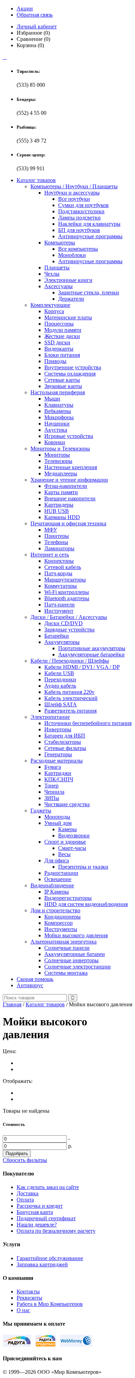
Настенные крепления (70, 467)
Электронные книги (68, 280)
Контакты (28, 1291)
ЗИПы (51, 798)
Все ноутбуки (74, 199)
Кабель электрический (71, 698)
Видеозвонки (74, 835)
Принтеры (56, 536)
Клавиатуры (58, 405)
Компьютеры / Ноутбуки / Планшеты (74, 186)
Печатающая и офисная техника (68, 523)
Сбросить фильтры (25, 1160)
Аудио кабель (60, 686)
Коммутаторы (60, 586)
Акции (25, 8)
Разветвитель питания (70, 711)
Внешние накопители (70, 498)
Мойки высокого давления (76, 935)
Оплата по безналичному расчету (56, 1231)
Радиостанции (61, 873)
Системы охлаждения (70, 374)
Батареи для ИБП (64, 736)
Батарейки (56, 636)
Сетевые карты (62, 380)
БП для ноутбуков (79, 230)
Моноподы (57, 817)
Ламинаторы (59, 548)
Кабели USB (59, 673)
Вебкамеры (57, 411)
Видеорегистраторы (68, 898)
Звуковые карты (63, 386)
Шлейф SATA (60, 704)
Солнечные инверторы (71, 960)
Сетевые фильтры (65, 748)
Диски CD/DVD (63, 623)
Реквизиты (29, 1298)
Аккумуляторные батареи (74, 954)
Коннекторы (59, 561)
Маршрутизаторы (65, 580)
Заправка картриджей (42, 1264)
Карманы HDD (62, 517)
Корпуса (54, 311)
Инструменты (60, 929)
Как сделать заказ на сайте (48, 1187)
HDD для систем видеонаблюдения (86, 904)
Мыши (52, 399)
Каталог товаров (36, 180)
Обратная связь (35, 15)
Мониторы (57, 455)
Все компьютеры (78, 249)
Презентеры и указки (83, 867)
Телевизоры (58, 461)
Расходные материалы (56, 761)
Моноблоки (72, 255)
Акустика (55, 430)
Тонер (51, 786)
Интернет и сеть (49, 555)
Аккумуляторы (62, 642)
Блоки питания (62, 355)
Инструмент (58, 611)
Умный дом (58, 823)
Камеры (67, 829)
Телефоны (56, 542)
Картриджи (57, 773)
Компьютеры (59, 243)
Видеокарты (58, 349)
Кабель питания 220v (69, 692)
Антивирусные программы (90, 236)
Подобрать (17, 1153)
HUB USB (56, 511)
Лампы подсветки (79, 218)
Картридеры (58, 505)
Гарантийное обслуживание (50, 1258)
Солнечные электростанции (77, 967)
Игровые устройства (68, 436)
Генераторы (58, 754)
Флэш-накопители (65, 486)
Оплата (25, 1200)
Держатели (71, 299)
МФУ (50, 530)
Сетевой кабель (62, 567)
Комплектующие (50, 305)
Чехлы (52, 274)
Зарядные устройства (69, 629)
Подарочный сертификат (46, 1218)
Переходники (60, 679)
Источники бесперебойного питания (88, 723)
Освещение (57, 879)
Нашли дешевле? (37, 1225)
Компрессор (58, 923)
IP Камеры (56, 892)
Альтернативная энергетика (63, 942)
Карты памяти (61, 492)
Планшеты (57, 267)
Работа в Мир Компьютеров (50, 1304)
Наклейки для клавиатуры (89, 224)
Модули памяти (62, 330)
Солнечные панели (67, 948)
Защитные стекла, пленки (88, 292)
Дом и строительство (55, 910)
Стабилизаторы (62, 742)
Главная (12, 1004)
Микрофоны (59, 417)
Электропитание (50, 717)
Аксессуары (58, 286)
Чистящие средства (67, 804)
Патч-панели (59, 605)
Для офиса (56, 860)
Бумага (52, 767)
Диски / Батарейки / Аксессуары (68, 617)
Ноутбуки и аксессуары (72, 193)
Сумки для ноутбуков (83, 205)
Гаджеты (40, 810)
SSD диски (57, 342)
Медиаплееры (60, 473)
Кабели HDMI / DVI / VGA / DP (82, 667)
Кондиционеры (62, 917)
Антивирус (30, 985)
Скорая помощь (35, 979)
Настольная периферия (57, 392)
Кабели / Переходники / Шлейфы (69, 661)
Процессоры (59, 324)
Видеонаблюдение (52, 885)
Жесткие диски (62, 336)
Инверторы (57, 729)
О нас (23, 1310)
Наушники (57, 424)
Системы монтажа (66, 973)
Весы (64, 854)
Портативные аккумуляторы (91, 648)
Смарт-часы (72, 848)
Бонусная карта (35, 1212)
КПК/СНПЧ (58, 779)
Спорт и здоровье (65, 842)
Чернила (54, 792)
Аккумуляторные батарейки (91, 654)
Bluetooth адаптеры (66, 598)
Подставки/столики (81, 211)
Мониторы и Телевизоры (60, 448)
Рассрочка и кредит (40, 1206)
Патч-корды (58, 573)
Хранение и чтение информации (69, 480)
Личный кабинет (37, 26)
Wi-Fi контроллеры (66, 592)
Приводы (55, 361)
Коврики (54, 442)
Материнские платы (68, 317)
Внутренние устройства (72, 367)
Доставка (27, 1193)
